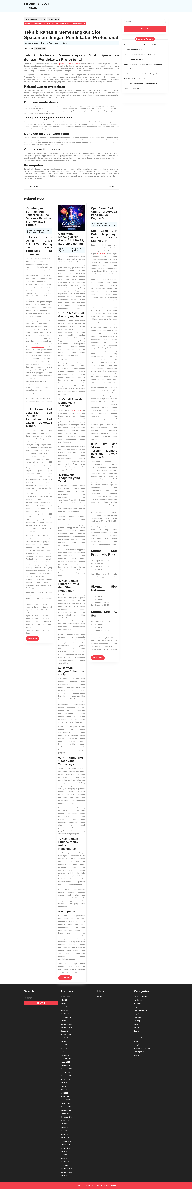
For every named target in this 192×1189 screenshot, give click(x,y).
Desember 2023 (66, 1107)
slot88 (136, 1041)
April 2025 (64, 1052)
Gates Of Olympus (140, 996)
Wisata (136, 1055)
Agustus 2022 (65, 1148)
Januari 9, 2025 (67, 249)
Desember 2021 (66, 1169)
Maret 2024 (65, 1096)
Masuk (99, 996)
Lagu (136, 1007)
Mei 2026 (64, 1007)
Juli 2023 (64, 1124)
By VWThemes (109, 1185)
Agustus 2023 (65, 1120)
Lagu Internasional (140, 1010)
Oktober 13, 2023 (35, 230)
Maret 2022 (65, 1162)
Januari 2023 (65, 1144)
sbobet (136, 1027)
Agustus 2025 (65, 1038)
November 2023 (66, 1110)
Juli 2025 (64, 1041)
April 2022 (64, 1158)
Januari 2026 (65, 1021)
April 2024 (64, 1093)
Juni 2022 (64, 1155)
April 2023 (64, 1134)
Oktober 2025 (65, 1031)
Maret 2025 (65, 1055)
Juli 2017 (64, 1175)
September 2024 (66, 1076)
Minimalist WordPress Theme (89, 1185)
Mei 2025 (64, 1048)
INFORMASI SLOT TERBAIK (35, 19)
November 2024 (66, 1069)
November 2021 (66, 1172)
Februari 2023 (66, 1141)
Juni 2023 (64, 1127)
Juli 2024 (64, 1083)
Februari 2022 (66, 1165)
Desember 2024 (66, 1065)
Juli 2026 (64, 1000)
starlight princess (140, 1045)
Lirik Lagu (137, 1021)
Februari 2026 (66, 1017)
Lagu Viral (137, 1017)
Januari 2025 (65, 1062)
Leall (44, 43)
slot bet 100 (138, 1038)
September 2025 (66, 1034)
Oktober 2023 (65, 1114)
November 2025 (66, 1027)
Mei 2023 (64, 1131)
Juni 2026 (64, 1003)
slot (135, 1034)
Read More (33, 639)
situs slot (77, 410)
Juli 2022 (64, 1151)
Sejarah (136, 1031)
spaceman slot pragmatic (69, 64)
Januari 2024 (65, 1103)
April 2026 (64, 1010)
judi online (137, 1003)
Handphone (138, 1000)
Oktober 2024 (65, 1072)
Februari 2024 (66, 1100)
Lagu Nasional (139, 1014)
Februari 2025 (66, 1058)
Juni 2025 (64, 1045)
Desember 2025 (66, 1024)
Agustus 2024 (65, 1079)
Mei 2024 (64, 1089)
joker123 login (37, 347)
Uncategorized (54, 19)
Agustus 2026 (65, 996)
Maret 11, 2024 (32, 43)
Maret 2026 (65, 1014)
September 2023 (66, 1117)
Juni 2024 (64, 1086)
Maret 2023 (65, 1138)
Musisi (136, 1024)
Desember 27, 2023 (101, 223)
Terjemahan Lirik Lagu (142, 1048)
